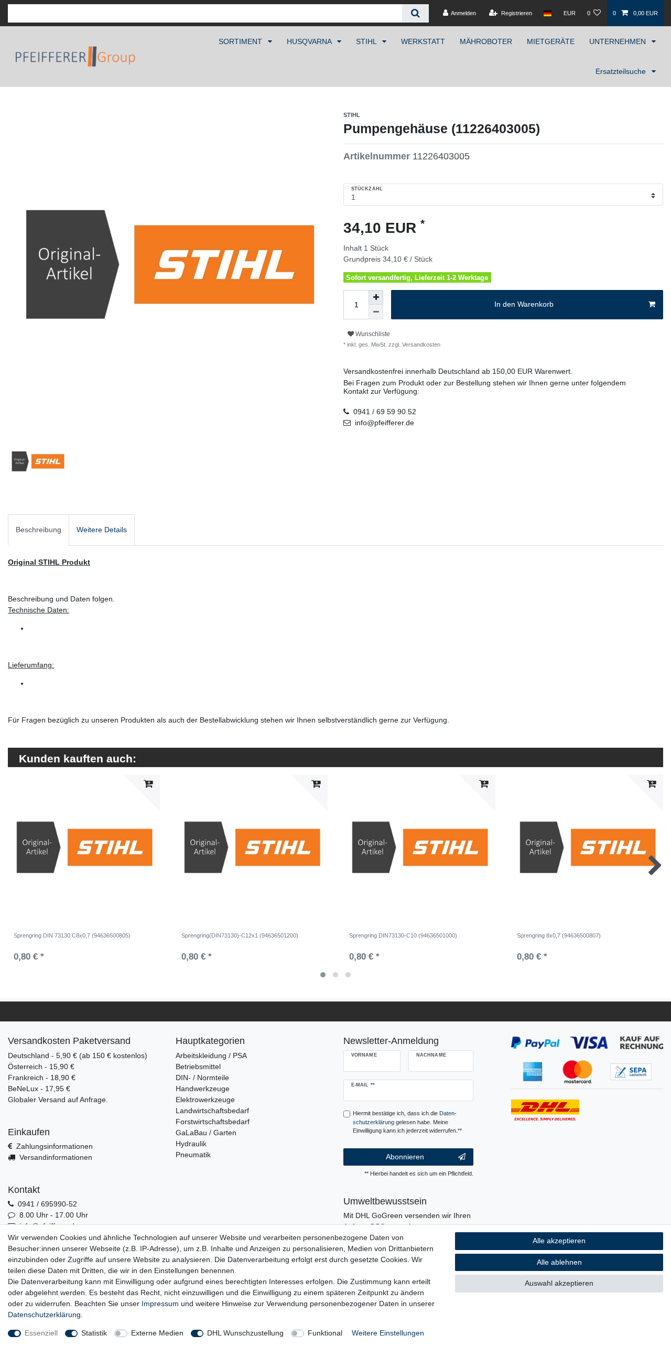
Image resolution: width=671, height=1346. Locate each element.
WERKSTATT (423, 41)
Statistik (94, 1333)
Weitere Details (102, 529)
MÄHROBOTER (486, 41)
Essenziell (41, 1333)
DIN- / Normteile (202, 1077)
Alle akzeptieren (559, 1240)
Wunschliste (372, 334)
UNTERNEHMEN (618, 41)
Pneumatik (193, 1154)
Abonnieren (405, 1157)
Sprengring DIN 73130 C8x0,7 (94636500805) (72, 935)
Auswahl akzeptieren (559, 1283)
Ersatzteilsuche (622, 71)
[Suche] (415, 13)
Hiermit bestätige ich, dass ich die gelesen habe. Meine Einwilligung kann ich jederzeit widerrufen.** (407, 1122)
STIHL (367, 41)
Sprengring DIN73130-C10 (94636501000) (403, 935)
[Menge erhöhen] (376, 297)
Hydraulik (191, 1143)
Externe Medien (157, 1333)
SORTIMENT (241, 41)
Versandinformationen (55, 1157)
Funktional (325, 1333)
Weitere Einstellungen (388, 1333)
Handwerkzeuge (203, 1088)
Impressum (160, 1303)
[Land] (547, 13)
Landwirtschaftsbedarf (212, 1110)
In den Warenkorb (524, 304)
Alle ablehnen (559, 1262)
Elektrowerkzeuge (205, 1099)
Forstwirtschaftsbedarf (213, 1121)
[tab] (38, 529)
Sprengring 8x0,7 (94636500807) (559, 935)
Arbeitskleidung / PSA (211, 1055)
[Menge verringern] (376, 312)
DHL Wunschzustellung (245, 1333)
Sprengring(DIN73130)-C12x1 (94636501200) (239, 935)
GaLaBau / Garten (206, 1132)
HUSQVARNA (310, 41)
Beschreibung (38, 529)
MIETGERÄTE (551, 41)
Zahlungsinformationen (54, 1146)
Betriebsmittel (198, 1066)
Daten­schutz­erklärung (44, 1314)
